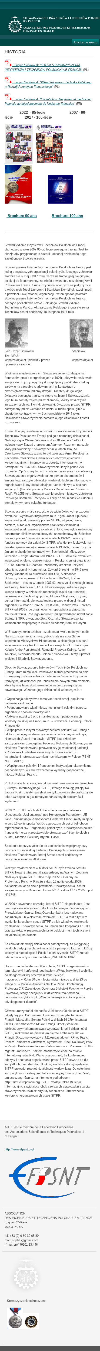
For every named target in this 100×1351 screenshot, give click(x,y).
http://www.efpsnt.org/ (19, 1149)
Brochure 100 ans (67, 216)
